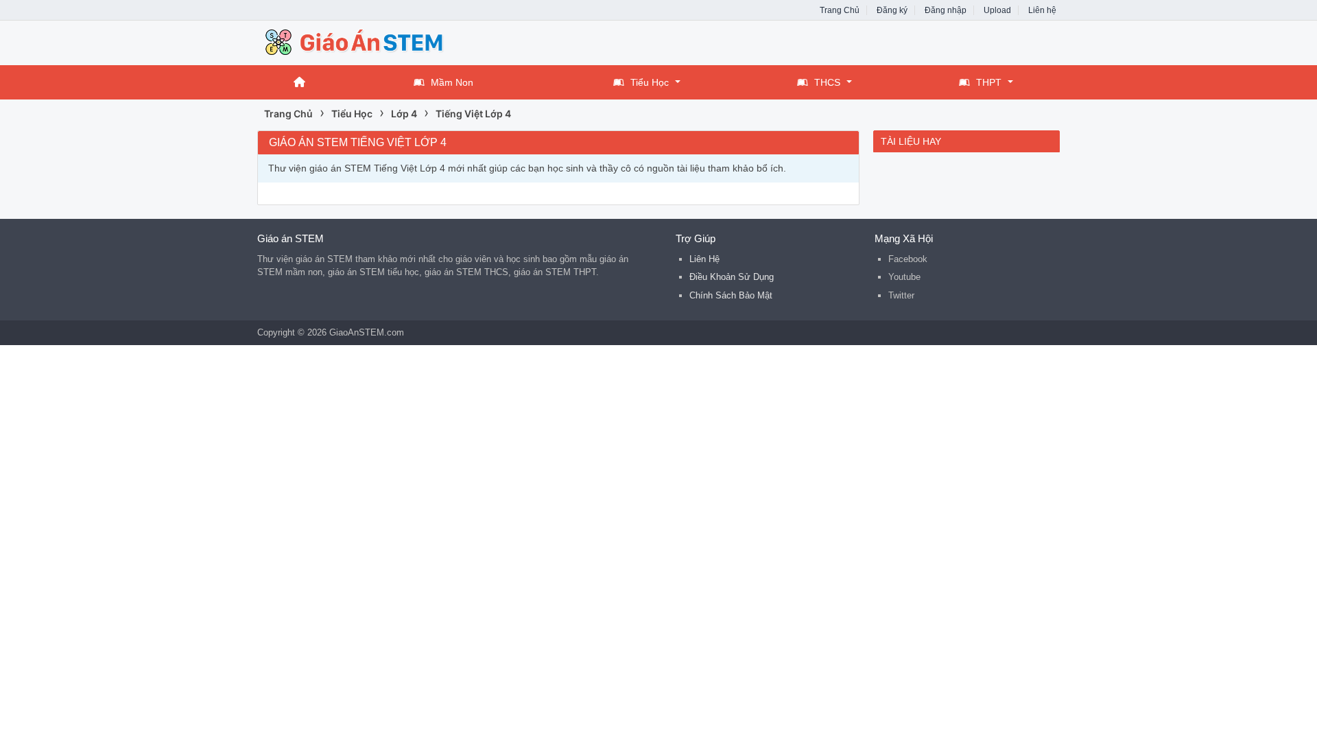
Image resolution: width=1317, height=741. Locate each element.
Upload (997, 10)
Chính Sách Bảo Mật (730, 295)
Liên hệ (1042, 10)
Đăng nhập (945, 10)
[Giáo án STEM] (367, 41)
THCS (827, 82)
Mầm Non (452, 82)
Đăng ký (892, 10)
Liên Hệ (704, 259)
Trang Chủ (839, 10)
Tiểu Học (649, 82)
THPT (988, 82)
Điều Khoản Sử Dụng (731, 277)
